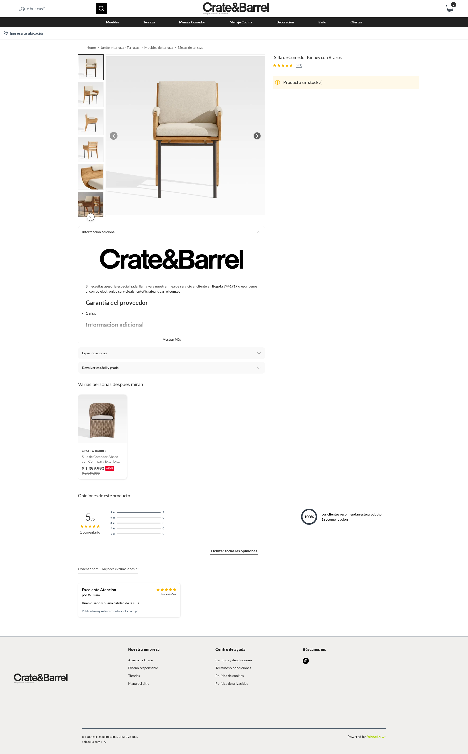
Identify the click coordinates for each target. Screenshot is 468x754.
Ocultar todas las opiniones (234, 550)
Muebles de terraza (158, 47)
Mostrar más (172, 339)
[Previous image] (113, 136)
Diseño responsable (143, 668)
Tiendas (134, 676)
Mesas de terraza (190, 47)
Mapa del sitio (138, 683)
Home (91, 47)
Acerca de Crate (140, 660)
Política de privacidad (231, 683)
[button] (60, 8)
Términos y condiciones (233, 668)
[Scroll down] (91, 217)
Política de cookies (229, 676)
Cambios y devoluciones (233, 660)
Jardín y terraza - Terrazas (120, 47)
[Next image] (257, 136)
